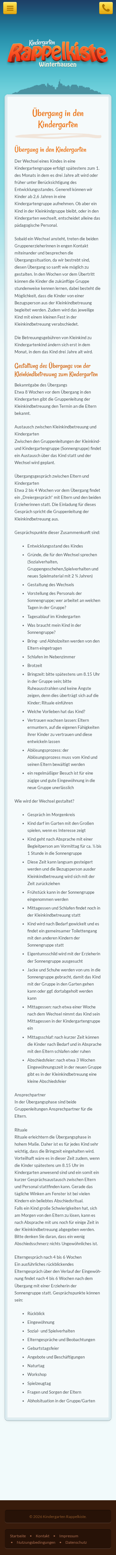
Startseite (18, 1535)
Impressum (68, 1535)
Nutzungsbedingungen (36, 1542)
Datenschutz (76, 1542)
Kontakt (42, 1535)
